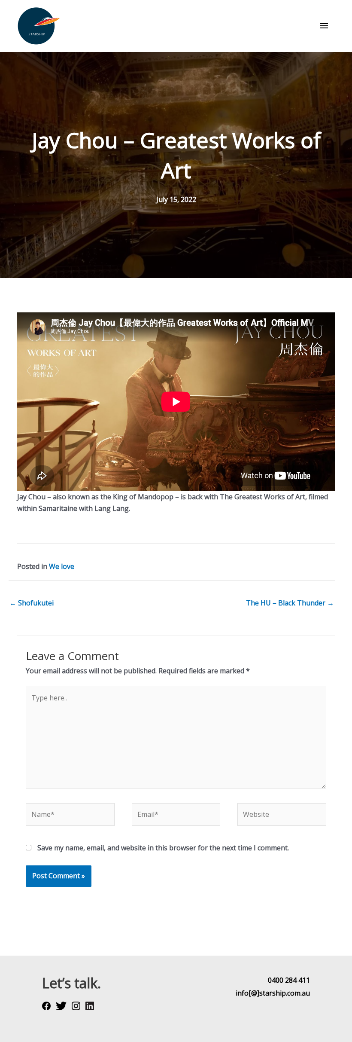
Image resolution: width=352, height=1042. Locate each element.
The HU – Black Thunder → (290, 603)
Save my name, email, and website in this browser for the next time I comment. (163, 848)
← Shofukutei (31, 603)
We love (61, 566)
